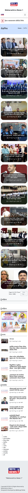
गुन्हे (4, 455)
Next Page (23, 293)
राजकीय (5, 437)
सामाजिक (5, 451)
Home (19, 28)
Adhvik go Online (20, 490)
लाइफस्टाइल (6, 449)
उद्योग (4, 448)
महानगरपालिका (6, 439)
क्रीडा (4, 444)
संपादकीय (5, 453)
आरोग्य (4, 446)
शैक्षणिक (5, 442)
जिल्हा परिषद (6, 440)
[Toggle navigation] (25, 14)
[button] (13, 330)
